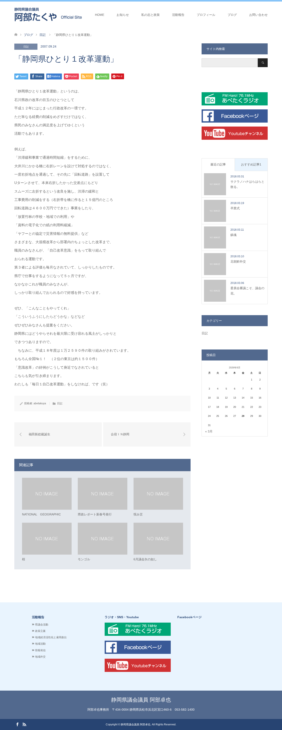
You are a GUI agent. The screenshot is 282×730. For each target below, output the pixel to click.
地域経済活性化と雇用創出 (51, 637)
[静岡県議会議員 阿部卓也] (48, 14)
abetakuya (39, 403)
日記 (26, 46)
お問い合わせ (258, 15)
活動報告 (178, 15)
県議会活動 (41, 624)
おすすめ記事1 (251, 164)
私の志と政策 (150, 15)
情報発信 (40, 650)
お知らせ (123, 15)
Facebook (17, 724)
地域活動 (40, 643)
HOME (99, 15)
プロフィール (206, 15)
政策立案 (40, 631)
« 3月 (209, 431)
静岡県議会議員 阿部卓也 (141, 700)
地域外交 (40, 656)
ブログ (232, 15)
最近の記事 (218, 164)
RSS (24, 724)
